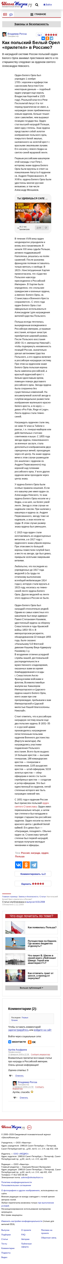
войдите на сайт (42, 1030)
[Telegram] (51, 38)
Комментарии (8, 1248)
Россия (25, 853)
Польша (19, 856)
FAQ (23, 1234)
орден (44, 853)
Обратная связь (48, 1237)
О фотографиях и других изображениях (20, 1190)
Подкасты (6, 1253)
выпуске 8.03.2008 (35, 902)
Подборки (6, 1234)
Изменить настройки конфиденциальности (21, 1221)
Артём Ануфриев (17, 1050)
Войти (48, 4)
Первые (25, 1018)
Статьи (4, 1239)
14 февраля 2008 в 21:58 (23, 1087)
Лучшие (14, 1020)
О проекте (26, 1230)
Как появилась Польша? (42, 927)
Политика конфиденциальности (16, 1182)
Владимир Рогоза (27, 1082)
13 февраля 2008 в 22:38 (18, 1054)
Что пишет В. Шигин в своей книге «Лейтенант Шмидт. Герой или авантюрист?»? (42, 959)
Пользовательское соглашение (16, 1185)
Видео (4, 1257)
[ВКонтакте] (43, 38)
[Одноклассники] (47, 38)
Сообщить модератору (40, 1054)
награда (35, 853)
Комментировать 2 (33, 874)
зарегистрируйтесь (18, 1030)
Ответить (19, 1076)
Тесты (4, 1243)
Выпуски (5, 1230)
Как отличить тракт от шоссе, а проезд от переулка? (40, 975)
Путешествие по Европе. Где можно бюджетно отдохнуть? (42, 943)
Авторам (25, 1239)
